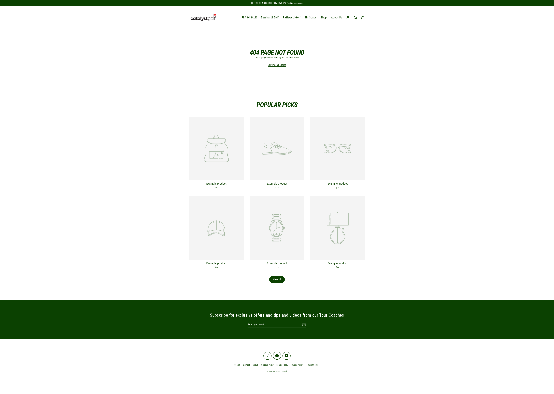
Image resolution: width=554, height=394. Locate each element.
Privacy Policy (297, 365)
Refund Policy (282, 365)
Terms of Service (313, 365)
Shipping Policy (267, 365)
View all (277, 279)
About (255, 365)
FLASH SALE (249, 17)
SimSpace (310, 17)
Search (237, 365)
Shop (324, 17)
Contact (246, 365)
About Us (336, 17)
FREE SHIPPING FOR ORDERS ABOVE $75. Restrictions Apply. (277, 3)
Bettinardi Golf (270, 17)
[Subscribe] (303, 325)
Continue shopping (277, 65)
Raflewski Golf (291, 17)
